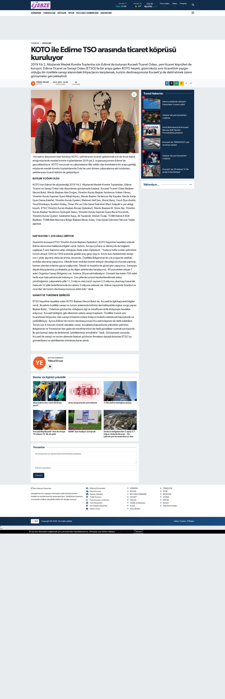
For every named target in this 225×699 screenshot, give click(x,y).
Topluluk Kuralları (170, 506)
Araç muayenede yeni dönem (82, 403)
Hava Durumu (95, 491)
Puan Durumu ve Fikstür (99, 500)
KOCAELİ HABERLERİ (87, 13)
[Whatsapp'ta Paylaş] (176, 83)
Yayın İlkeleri (135, 509)
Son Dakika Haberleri (98, 506)
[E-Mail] (50, 367)
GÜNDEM (36, 13)
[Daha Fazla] (181, 83)
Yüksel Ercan (55, 361)
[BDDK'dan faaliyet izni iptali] (84, 420)
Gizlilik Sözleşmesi (137, 503)
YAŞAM (133, 500)
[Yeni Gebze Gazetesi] (40, 5)
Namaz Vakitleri (96, 494)
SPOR (71, 13)
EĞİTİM (166, 500)
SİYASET (133, 497)
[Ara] (193, 5)
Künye (132, 506)
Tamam (138, 532)
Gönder (39, 475)
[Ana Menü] (193, 13)
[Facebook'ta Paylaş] (167, 83)
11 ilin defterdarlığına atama (117, 403)
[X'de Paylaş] (171, 83)
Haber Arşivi (95, 509)
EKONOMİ (106, 13)
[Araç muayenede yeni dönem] (84, 391)
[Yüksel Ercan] (39, 363)
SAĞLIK (166, 497)
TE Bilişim (190, 521)
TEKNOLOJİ (49, 13)
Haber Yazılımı (180, 521)
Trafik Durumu (95, 497)
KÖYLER (62, 13)
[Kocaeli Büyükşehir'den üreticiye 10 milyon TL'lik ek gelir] (49, 420)
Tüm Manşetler (96, 503)
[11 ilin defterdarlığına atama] (120, 391)
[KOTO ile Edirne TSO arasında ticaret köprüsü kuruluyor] (85, 121)
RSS (36, 521)
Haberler (35, 43)
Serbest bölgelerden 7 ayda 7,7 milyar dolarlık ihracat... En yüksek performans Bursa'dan (119, 434)
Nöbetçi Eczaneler (97, 488)
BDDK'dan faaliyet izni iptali (81, 432)
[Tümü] (190, 185)
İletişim (166, 503)
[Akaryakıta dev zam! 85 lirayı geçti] (49, 391)
